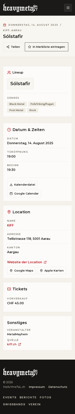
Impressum (37, 387)
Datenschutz (57, 387)
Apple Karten (54, 270)
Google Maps (23, 270)
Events (10, 397)
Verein (34, 404)
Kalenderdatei (24, 184)
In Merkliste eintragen (49, 47)
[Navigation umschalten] (68, 8)
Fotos (45, 397)
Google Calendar (26, 193)
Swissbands (14, 404)
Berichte (28, 397)
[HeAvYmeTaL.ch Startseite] (20, 7)
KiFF (10, 225)
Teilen (15, 47)
